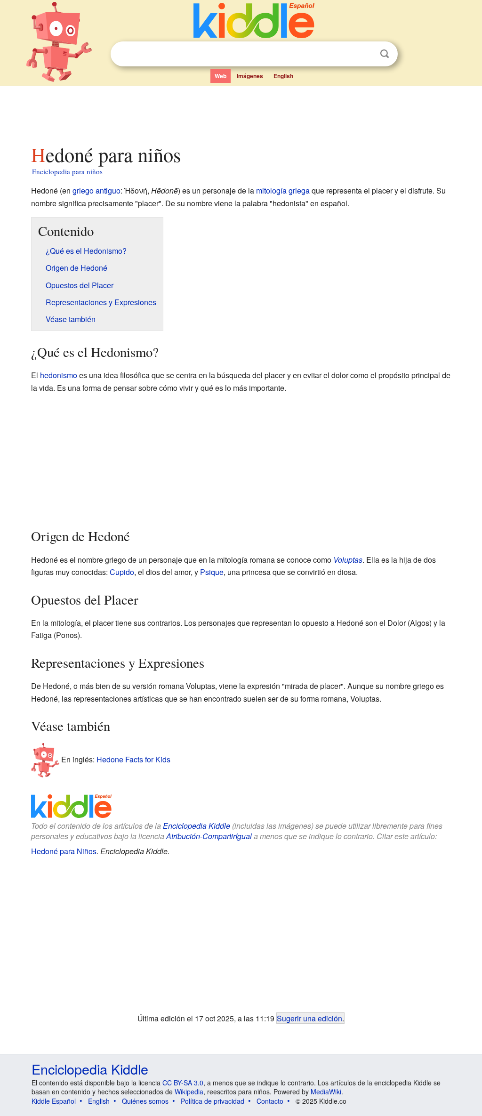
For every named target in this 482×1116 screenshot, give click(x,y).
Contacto (270, 1101)
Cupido (122, 571)
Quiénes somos (145, 1101)
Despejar (365, 54)
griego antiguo (96, 190)
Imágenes (250, 76)
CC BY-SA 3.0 (182, 1082)
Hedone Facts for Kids (133, 759)
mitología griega (283, 190)
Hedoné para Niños (63, 851)
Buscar (384, 54)
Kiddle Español (54, 1101)
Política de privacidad (212, 1101)
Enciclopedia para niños (67, 171)
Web (220, 76)
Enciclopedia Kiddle (196, 825)
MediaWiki (326, 1091)
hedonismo (58, 375)
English (283, 76)
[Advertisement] (240, 112)
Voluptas (347, 559)
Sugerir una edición (309, 1018)
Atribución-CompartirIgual (209, 836)
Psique (212, 571)
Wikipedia (189, 1091)
